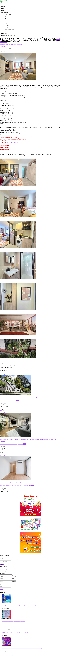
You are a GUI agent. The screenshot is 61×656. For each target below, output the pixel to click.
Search (1, 589)
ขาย (3, 8)
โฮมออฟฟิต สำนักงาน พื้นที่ (9, 29)
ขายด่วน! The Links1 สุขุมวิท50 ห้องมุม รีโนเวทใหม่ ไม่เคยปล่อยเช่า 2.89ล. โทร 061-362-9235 (18, 482)
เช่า (3, 10)
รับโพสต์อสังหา (4, 33)
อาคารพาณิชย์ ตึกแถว (8, 20)
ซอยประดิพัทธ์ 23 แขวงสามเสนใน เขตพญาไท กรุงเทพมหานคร (12, 44)
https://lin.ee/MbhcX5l (12, 142)
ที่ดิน (5, 18)
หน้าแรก (3, 6)
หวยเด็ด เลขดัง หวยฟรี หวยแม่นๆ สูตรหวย (9, 35)
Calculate (2, 564)
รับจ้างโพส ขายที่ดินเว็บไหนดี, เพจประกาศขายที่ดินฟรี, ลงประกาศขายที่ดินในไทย (15, 632)
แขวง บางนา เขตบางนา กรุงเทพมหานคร (8, 400)
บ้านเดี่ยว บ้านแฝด (8, 14)
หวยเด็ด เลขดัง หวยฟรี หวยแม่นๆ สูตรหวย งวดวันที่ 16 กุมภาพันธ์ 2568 (13, 621)
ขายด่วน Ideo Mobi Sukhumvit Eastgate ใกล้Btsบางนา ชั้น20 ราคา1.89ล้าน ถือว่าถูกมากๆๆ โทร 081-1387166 (22, 398)
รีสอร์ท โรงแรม (7, 27)
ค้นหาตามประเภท (5, 12)
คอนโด (6, 16)
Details (17, 400)
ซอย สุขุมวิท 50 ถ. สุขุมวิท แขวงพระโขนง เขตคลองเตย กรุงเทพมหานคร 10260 (15, 485)
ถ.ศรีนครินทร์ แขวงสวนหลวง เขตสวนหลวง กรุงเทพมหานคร (11, 444)
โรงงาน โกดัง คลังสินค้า (9, 25)
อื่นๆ (5, 31)
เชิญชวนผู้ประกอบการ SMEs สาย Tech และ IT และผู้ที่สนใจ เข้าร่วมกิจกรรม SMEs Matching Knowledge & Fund (20, 605)
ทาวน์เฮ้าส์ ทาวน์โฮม (8, 22)
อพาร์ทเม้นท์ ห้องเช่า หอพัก (9, 23)
